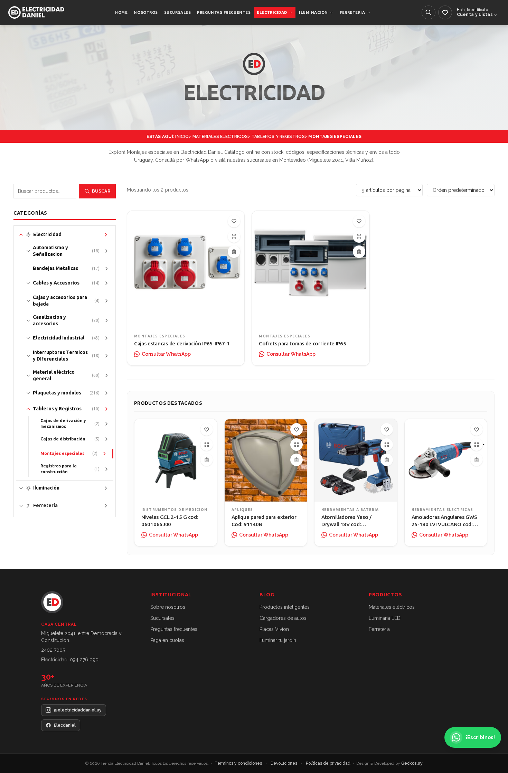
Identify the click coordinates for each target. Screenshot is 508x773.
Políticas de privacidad (328, 763)
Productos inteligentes (285, 607)
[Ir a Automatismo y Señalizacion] (106, 251)
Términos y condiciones (239, 763)
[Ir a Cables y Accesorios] (106, 283)
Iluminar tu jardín (278, 640)
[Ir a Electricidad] (105, 234)
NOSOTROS (146, 12)
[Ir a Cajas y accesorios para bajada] (106, 300)
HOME (121, 12)
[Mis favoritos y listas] (445, 12)
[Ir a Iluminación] (105, 488)
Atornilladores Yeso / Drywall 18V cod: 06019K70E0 (346, 524)
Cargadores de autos (283, 618)
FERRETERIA (352, 12)
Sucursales (162, 618)
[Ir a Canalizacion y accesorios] (106, 320)
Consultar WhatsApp (166, 354)
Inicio (182, 136)
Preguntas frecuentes (173, 629)
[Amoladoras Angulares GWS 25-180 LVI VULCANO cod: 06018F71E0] (446, 460)
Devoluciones (284, 763)
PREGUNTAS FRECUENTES (224, 12)
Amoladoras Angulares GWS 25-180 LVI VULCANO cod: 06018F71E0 (444, 524)
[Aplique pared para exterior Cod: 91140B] (266, 460)
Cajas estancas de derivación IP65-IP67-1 (182, 343)
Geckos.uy (412, 763)
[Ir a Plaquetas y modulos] (106, 393)
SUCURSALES (177, 12)
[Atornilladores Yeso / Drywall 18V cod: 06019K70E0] (355, 460)
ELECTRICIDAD (272, 12)
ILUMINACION (313, 12)
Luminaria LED (385, 618)
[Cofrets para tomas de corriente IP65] (310, 269)
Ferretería (379, 629)
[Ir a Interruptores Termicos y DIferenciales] (106, 355)
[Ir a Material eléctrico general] (106, 375)
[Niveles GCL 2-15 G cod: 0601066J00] (175, 460)
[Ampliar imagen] (234, 236)
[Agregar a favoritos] (234, 221)
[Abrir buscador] (428, 12)
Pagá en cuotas (167, 640)
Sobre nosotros (167, 607)
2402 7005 (53, 650)
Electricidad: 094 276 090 (69, 659)
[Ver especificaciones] (234, 251)
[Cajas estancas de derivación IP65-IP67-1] (185, 269)
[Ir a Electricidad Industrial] (106, 338)
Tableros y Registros (278, 136)
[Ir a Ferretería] (105, 505)
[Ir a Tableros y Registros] (106, 409)
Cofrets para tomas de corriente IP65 (302, 343)
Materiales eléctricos (392, 607)
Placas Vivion (274, 629)
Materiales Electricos (220, 136)
